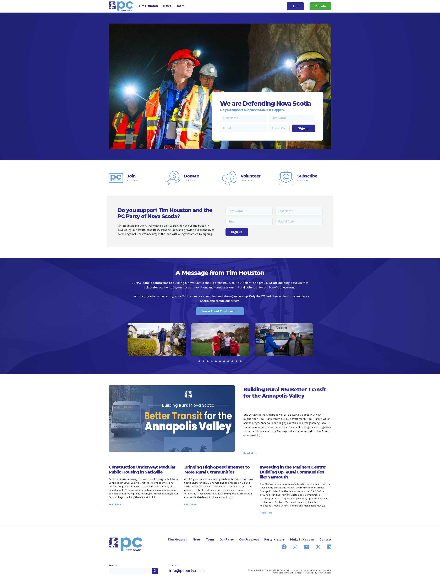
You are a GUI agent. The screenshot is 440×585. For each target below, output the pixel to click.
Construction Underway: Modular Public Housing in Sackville (142, 470)
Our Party (226, 539)
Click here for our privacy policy (316, 570)
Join (295, 6)
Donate (320, 6)
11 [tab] (240, 361)
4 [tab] (211, 361)
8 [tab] (228, 361)
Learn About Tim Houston (220, 311)
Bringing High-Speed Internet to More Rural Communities (217, 470)
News (167, 6)
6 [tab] (220, 361)
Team (180, 6)
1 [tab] (199, 361)
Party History (274, 539)
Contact (325, 539)
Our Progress (249, 539)
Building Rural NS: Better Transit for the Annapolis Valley (284, 392)
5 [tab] (215, 361)
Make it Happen (302, 539)
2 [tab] (203, 361)
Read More (250, 453)
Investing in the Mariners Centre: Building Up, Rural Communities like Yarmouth (293, 472)
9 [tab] (232, 361)
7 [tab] (224, 361)
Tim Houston (148, 6)
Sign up (303, 128)
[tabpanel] (157, 339)
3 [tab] (207, 361)
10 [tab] (236, 361)
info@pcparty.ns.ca (187, 570)
